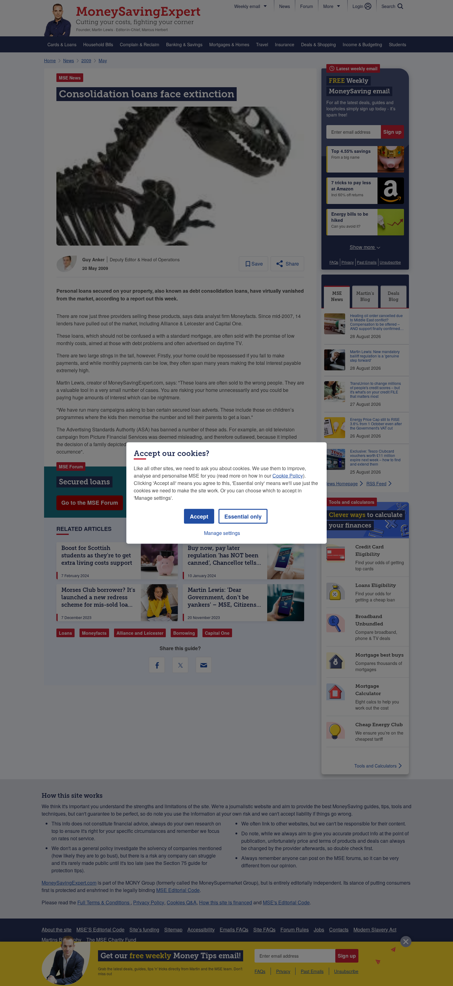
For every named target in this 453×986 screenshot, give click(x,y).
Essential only (243, 516)
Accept (199, 516)
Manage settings (222, 532)
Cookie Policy (287, 475)
